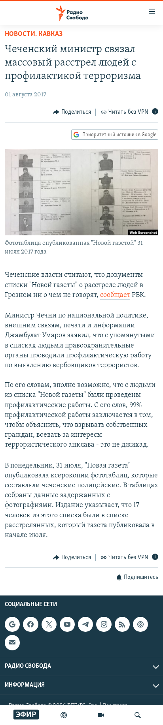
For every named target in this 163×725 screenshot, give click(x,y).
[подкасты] (64, 715)
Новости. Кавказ (34, 34)
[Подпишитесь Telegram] (85, 624)
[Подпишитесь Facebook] (30, 624)
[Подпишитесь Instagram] (103, 624)
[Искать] (138, 715)
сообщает (115, 295)
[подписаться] (12, 642)
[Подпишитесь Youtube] (67, 624)
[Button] (72, 112)
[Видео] (101, 715)
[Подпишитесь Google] (12, 624)
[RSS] (122, 624)
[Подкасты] (140, 624)
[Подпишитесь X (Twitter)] (49, 624)
